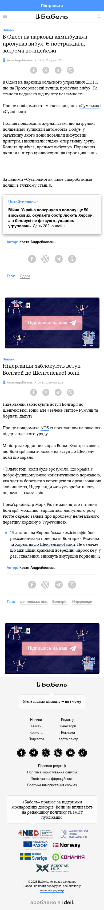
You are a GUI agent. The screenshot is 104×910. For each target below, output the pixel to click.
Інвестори (68, 726)
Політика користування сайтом (52, 772)
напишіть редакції (52, 890)
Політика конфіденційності (52, 779)
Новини (36, 720)
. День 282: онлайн (51, 218)
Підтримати (52, 5)
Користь (36, 733)
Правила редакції (52, 766)
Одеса (25, 276)
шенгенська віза (33, 602)
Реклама (68, 733)
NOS (45, 428)
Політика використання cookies (52, 785)
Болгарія (59, 602)
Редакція (68, 720)
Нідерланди (82, 602)
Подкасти (36, 739)
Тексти (36, 726)
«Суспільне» (14, 112)
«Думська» (89, 106)
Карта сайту (68, 739)
